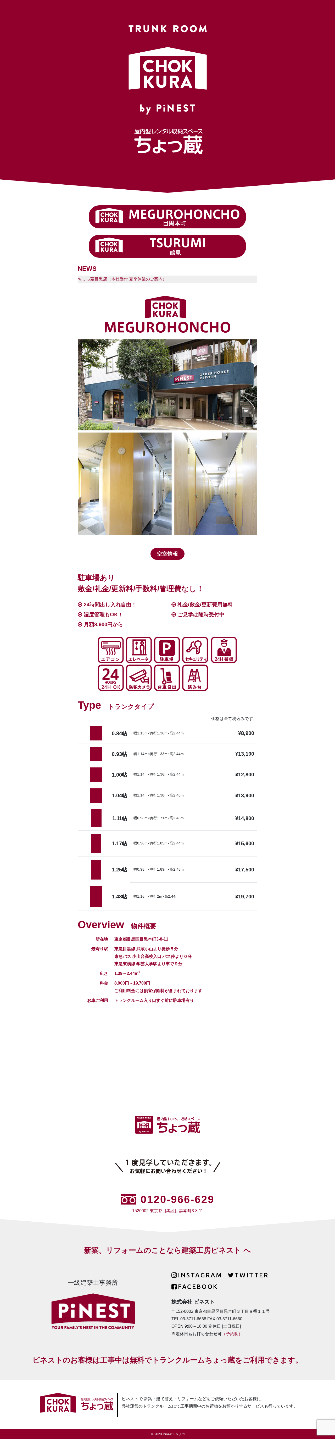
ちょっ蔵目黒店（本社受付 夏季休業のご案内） (122, 279)
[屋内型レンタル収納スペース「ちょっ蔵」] (76, 1404)
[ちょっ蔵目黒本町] (167, 216)
